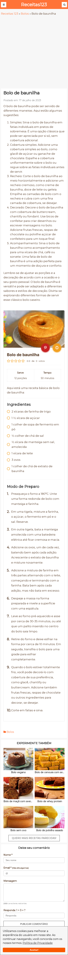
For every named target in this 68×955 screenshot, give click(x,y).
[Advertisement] (34, 52)
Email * (16, 867)
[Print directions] (57, 347)
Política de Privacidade (38, 943)
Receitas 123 (9, 13)
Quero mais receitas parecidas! (34, 838)
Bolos (25, 13)
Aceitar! (34, 950)
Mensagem (10, 880)
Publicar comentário (34, 924)
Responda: (14, 910)
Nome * (7, 854)
